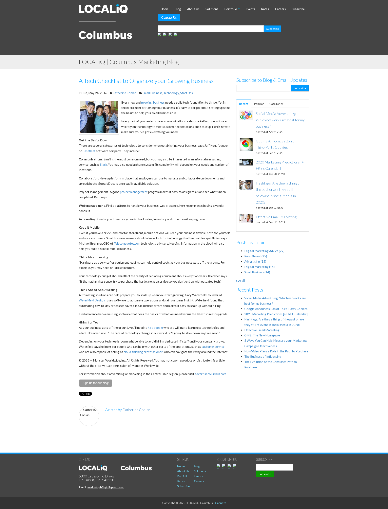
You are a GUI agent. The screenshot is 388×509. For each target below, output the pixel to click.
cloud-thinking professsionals (143, 352)
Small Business (152, 93)
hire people (155, 327)
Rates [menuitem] (265, 9)
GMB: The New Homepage (262, 335)
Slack (103, 164)
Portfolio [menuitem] (230, 9)
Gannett (220, 503)
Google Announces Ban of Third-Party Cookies (276, 309)
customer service (213, 346)
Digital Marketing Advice (264, 251)
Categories (276, 103)
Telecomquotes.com (127, 243)
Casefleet (88, 151)
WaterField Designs (92, 300)
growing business (153, 102)
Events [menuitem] (250, 9)
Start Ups (186, 93)
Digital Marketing (259, 266)
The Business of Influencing (262, 356)
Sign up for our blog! (95, 383)
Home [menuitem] (165, 9)
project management (134, 192)
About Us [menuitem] (193, 9)
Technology (171, 93)
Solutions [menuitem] (212, 9)
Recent (243, 103)
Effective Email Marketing (261, 330)
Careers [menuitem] (280, 9)
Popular (259, 103)
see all (240, 280)
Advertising (255, 261)
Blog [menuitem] (178, 9)
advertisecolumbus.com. (211, 374)
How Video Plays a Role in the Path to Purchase (276, 351)
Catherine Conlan (124, 93)
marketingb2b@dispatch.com (106, 487)
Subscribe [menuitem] (298, 9)
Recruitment (255, 256)
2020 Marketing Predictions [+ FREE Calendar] (276, 314)
